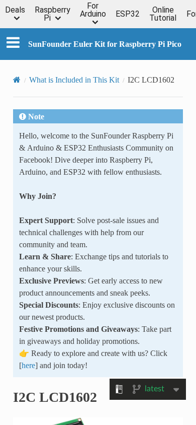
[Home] (17, 80)
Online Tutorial (162, 14)
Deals (15, 10)
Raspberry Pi (52, 14)
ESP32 (128, 14)
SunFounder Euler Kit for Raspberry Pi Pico (104, 44)
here (28, 365)
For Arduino (93, 10)
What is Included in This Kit (74, 80)
